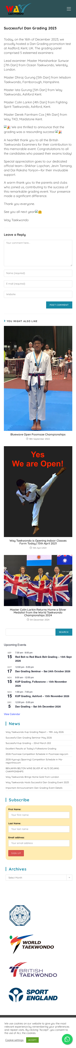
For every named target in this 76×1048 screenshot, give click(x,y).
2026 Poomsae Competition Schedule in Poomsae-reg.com (37, 754)
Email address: (16, 837)
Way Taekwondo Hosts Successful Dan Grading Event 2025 (37, 782)
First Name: (14, 809)
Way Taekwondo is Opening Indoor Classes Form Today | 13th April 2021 (38, 542)
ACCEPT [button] (32, 1039)
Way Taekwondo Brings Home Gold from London (32, 776)
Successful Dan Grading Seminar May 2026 (29, 737)
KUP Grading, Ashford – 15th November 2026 (42, 696)
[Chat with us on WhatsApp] (67, 1039)
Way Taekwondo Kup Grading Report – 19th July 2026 (35, 732)
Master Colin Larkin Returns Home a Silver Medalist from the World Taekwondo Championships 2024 (38, 612)
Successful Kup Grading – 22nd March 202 (28, 743)
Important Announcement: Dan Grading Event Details (34, 787)
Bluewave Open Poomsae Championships (38, 434)
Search (64, 632)
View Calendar (12, 714)
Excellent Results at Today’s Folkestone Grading (31, 748)
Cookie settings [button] (14, 1040)
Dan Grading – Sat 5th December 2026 (38, 706)
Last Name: (14, 823)
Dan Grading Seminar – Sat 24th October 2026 (42, 671)
